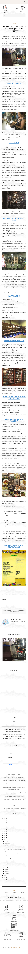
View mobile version (14, 611)
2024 (5, 822)
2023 (5, 824)
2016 (5, 837)
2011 (5, 881)
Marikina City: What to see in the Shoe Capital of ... (14, 847)
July (5, 862)
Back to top (21, 951)
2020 (5, 829)
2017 (5, 835)
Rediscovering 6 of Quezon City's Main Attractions (14, 777)
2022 (5, 826)
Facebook (6, 892)
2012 (5, 879)
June (6, 863)
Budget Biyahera (16, 619)
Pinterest (22, 892)
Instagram (14, 892)
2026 (5, 818)
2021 (5, 827)
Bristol (14, 23)
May (6, 865)
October (6, 845)
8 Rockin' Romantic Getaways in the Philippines (14, 796)
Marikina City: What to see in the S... (12, 659)
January (6, 873)
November (7, 843)
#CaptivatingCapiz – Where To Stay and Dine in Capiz (15, 858)
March (6, 869)
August (6, 860)
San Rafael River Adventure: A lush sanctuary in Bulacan (14, 780)
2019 (5, 831)
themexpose (12, 949)
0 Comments (23, 606)
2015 (5, 839)
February (6, 871)
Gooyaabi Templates (15, 947)
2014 (5, 875)
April (6, 867)
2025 (5, 820)
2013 (5, 877)
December (7, 841)
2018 (5, 833)
